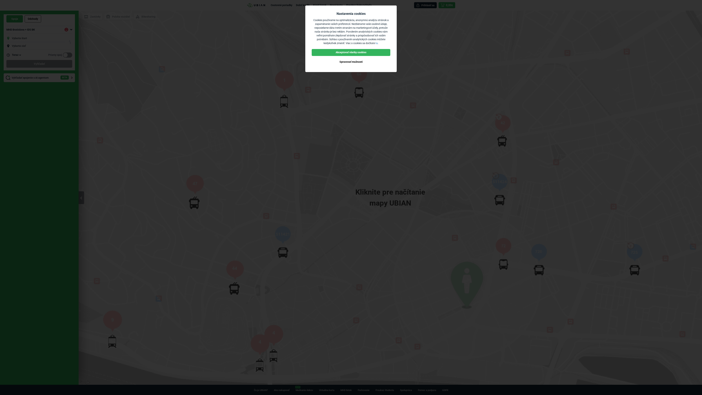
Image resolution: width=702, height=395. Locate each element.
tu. (377, 43)
